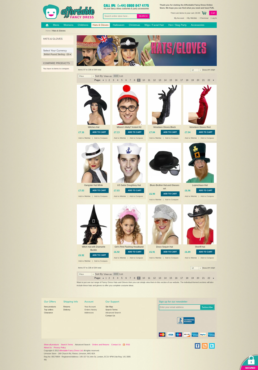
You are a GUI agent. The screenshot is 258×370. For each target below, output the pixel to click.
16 (176, 80)
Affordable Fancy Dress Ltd (71, 350)
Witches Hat (93, 127)
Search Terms (111, 310)
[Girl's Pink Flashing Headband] (129, 224)
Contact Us (110, 316)
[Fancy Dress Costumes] (68, 12)
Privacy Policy (60, 347)
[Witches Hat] (93, 105)
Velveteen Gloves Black (164, 127)
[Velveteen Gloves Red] (200, 105)
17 (181, 80)
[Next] (213, 80)
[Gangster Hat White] (93, 163)
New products (50, 307)
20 (198, 80)
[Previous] (103, 80)
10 (144, 80)
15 (171, 80)
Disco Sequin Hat (164, 247)
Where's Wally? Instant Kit (129, 127)
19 (192, 80)
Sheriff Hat (200, 247)
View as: (108, 76)
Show (204, 70)
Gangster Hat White (93, 185)
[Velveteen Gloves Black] (164, 105)
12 (154, 80)
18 (187, 80)
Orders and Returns (100, 345)
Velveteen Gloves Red (200, 127)
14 (165, 80)
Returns (66, 307)
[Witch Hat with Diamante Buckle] (93, 224)
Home (48, 31)
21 (203, 80)
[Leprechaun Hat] (200, 163)
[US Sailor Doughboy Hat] (129, 163)
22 (209, 80)
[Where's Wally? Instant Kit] (129, 105)
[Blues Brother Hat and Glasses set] (164, 163)
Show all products (51, 345)
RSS (128, 345)
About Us (48, 347)
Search (143, 16)
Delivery (66, 310)
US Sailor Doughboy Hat (129, 185)
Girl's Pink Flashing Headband (129, 247)
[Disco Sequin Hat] (164, 224)
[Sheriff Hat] (200, 224)
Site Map (109, 307)
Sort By (99, 76)
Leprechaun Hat (200, 185)
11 (149, 80)
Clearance (48, 313)
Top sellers (48, 310)
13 (160, 80)
